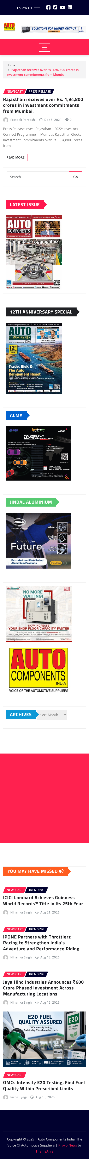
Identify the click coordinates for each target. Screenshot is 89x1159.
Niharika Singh (21, 912)
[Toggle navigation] (44, 47)
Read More (15, 157)
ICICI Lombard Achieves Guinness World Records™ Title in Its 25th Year (43, 900)
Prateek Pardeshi (23, 120)
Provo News (67, 1145)
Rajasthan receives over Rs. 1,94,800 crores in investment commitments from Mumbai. (43, 105)
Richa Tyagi (18, 1097)
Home (10, 65)
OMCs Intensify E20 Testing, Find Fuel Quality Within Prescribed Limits (44, 1085)
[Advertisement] (44, 798)
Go (75, 177)
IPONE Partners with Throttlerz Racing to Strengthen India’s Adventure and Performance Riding (41, 942)
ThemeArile (44, 1151)
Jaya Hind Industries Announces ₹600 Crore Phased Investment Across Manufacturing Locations (43, 988)
